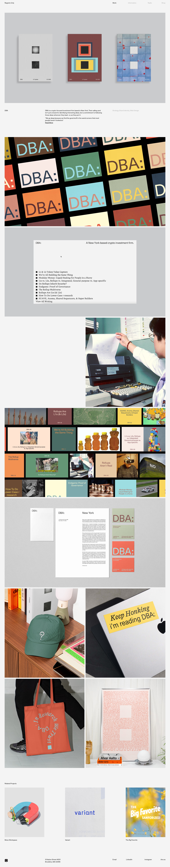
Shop (163, 3)
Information (132, 3)
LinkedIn (129, 859)
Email (114, 859)
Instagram (148, 859)
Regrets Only (9, 3)
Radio (150, 3)
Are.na (163, 859)
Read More (49, 123)
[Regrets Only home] (24, 860)
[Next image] (44, 362)
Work (114, 3)
